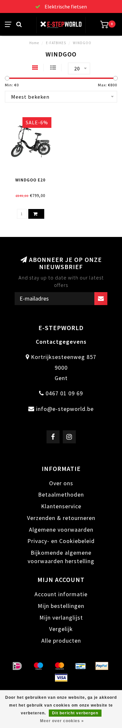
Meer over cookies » (62, 721)
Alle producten (61, 640)
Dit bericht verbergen (75, 713)
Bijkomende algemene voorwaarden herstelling (61, 557)
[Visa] (61, 678)
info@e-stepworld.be (65, 409)
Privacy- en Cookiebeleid (61, 541)
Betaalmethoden (61, 494)
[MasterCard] (59, 666)
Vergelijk (61, 629)
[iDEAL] (17, 666)
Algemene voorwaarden (61, 529)
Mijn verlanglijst (61, 617)
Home (34, 43)
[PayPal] (102, 666)
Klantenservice (61, 506)
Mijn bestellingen (61, 606)
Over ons (61, 483)
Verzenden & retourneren (61, 518)
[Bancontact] (81, 666)
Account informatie (61, 594)
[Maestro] (38, 666)
